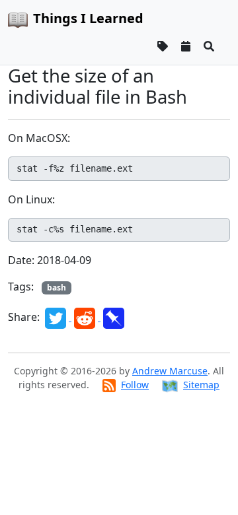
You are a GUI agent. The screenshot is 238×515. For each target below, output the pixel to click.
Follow (135, 384)
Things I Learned (88, 18)
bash (56, 287)
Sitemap (201, 384)
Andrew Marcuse (170, 370)
